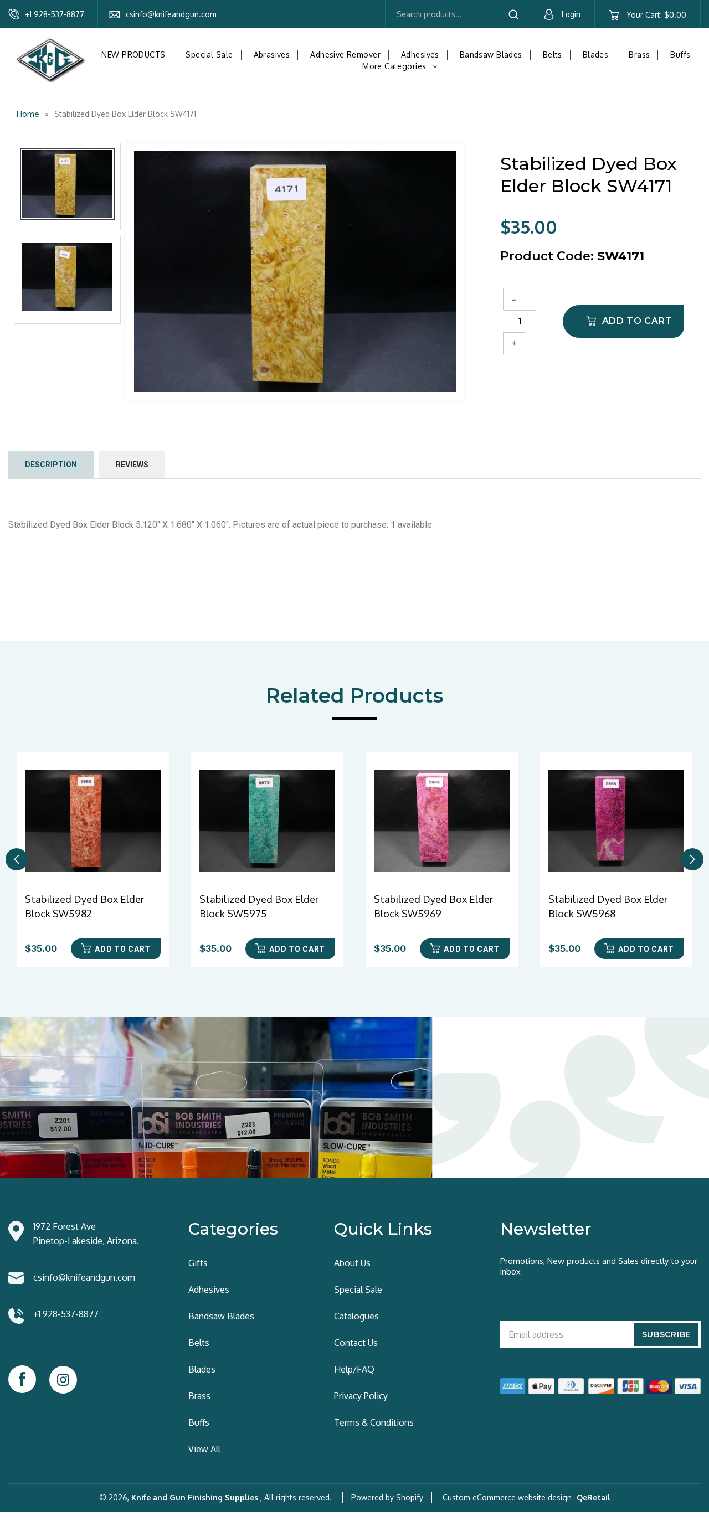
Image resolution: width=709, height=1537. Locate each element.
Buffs (680, 54)
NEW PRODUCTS (133, 54)
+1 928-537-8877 (54, 14)
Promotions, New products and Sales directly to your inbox (598, 1266)
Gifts (198, 1262)
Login (571, 14)
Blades (596, 54)
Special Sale (209, 54)
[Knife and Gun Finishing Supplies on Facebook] (22, 1379)
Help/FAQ (354, 1369)
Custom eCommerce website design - (510, 1497)
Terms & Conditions (374, 1422)
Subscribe (666, 1334)
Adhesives (420, 54)
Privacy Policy (361, 1395)
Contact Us (356, 1342)
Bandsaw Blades (491, 54)
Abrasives (272, 54)
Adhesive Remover (345, 54)
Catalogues (356, 1316)
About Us (352, 1262)
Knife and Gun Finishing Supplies (194, 1497)
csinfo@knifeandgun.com (171, 14)
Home (28, 114)
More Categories (402, 66)
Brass (639, 54)
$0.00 (656, 14)
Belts (552, 54)
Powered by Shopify (387, 1497)
